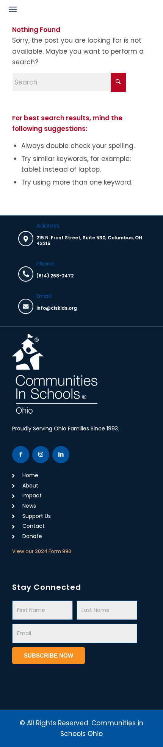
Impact (32, 495)
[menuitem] (13, 9)
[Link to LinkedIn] (60, 454)
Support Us (36, 516)
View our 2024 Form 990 (41, 551)
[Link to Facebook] (20, 454)
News (29, 506)
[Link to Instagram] (40, 454)
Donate (32, 536)
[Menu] (13, 9)
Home (30, 475)
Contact (33, 526)
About (30, 485)
